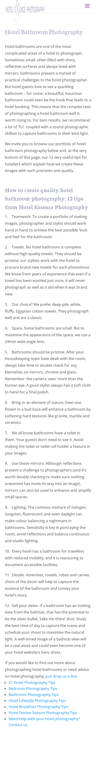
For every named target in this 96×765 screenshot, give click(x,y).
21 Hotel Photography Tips (32, 682)
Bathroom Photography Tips (34, 694)
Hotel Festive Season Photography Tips (43, 712)
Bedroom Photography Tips (33, 688)
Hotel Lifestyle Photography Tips (37, 700)
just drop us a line (61, 676)
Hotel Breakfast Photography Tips (38, 706)
